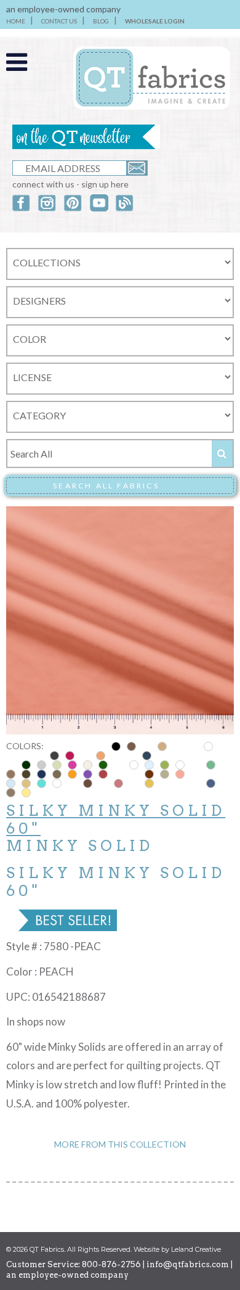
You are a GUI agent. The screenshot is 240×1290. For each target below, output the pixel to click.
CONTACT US (59, 21)
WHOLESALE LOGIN (155, 21)
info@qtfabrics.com (187, 1264)
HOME (15, 21)
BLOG (101, 21)
